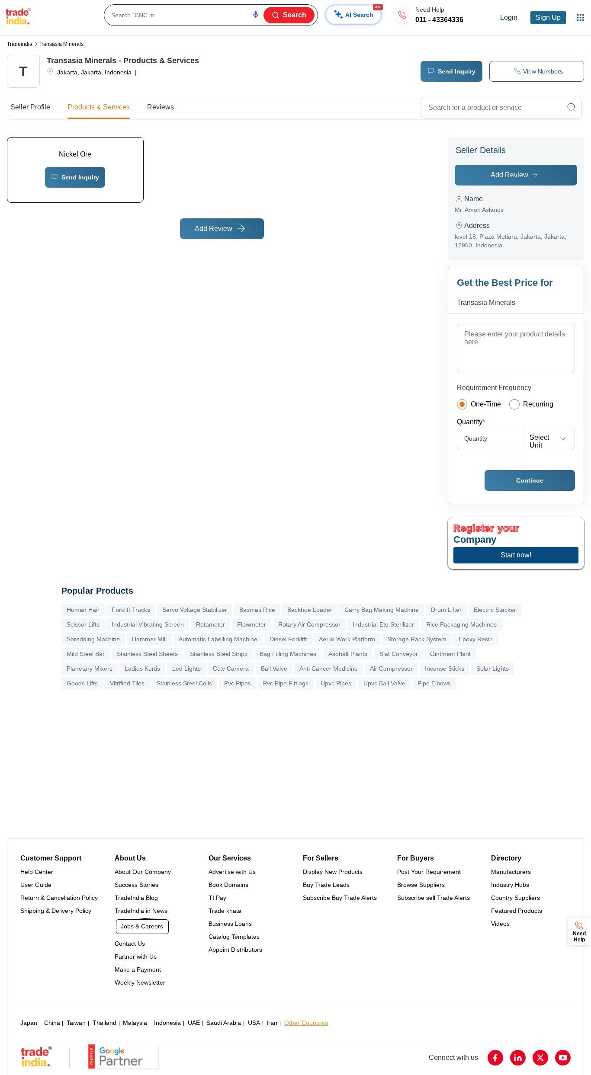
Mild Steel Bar (86, 653)
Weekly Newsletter (140, 982)
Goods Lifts (82, 683)
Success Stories (136, 884)
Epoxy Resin (476, 639)
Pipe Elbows (434, 683)
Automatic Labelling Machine (218, 639)
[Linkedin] (517, 1057)
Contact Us (130, 943)
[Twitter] (540, 1057)
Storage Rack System (416, 639)
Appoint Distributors (235, 949)
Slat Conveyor (398, 653)
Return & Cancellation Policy (59, 897)
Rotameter (210, 624)
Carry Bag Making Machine (381, 609)
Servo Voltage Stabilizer (194, 609)
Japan (28, 1022)
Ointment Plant (450, 653)
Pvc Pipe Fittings (285, 683)
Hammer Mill (149, 639)
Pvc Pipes (237, 683)
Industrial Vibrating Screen (148, 624)
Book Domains (228, 884)
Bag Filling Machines (288, 653)
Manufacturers (511, 871)
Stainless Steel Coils (184, 683)
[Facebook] (495, 1057)
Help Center (36, 871)
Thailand (104, 1022)
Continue (529, 480)
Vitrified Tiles (127, 683)
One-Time (486, 404)
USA (254, 1022)
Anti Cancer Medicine (328, 668)
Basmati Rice (257, 609)
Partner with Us (136, 956)
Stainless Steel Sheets (147, 653)
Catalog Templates (234, 936)
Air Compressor (391, 668)
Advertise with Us (232, 871)
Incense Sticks (444, 668)
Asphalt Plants (347, 653)
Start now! (516, 555)
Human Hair (83, 609)
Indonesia (167, 1022)
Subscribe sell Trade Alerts (433, 897)
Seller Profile (30, 107)
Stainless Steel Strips (218, 653)
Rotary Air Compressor (309, 624)
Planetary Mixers (89, 668)
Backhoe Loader (309, 609)
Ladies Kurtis (142, 668)
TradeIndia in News (141, 910)
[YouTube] (562, 1057)
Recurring (538, 404)
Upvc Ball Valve (384, 683)
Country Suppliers (515, 897)
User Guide (35, 884)
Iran (272, 1022)
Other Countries (306, 1022)
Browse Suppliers (421, 884)
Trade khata (225, 910)
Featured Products (516, 910)
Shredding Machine (93, 639)
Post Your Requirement (429, 871)
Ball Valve (274, 668)
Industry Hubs (510, 884)
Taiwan (76, 1022)
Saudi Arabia (223, 1022)
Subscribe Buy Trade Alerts (340, 897)
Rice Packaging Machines (461, 624)
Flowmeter (251, 624)
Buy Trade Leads (326, 884)
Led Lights (186, 668)
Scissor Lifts (83, 624)
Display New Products (333, 871)
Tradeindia (19, 44)
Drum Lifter (446, 609)
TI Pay (217, 897)
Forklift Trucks (131, 609)
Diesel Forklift (288, 639)
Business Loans (230, 923)
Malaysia (135, 1022)
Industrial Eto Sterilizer (383, 624)
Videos (500, 923)
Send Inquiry (80, 177)
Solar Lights (492, 668)
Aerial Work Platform (347, 639)
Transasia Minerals (61, 44)
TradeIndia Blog (136, 897)
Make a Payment (138, 969)
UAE (194, 1022)
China (52, 1022)
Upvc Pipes (336, 683)
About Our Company (143, 871)
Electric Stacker (495, 609)
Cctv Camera (231, 668)
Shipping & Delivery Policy (55, 910)
